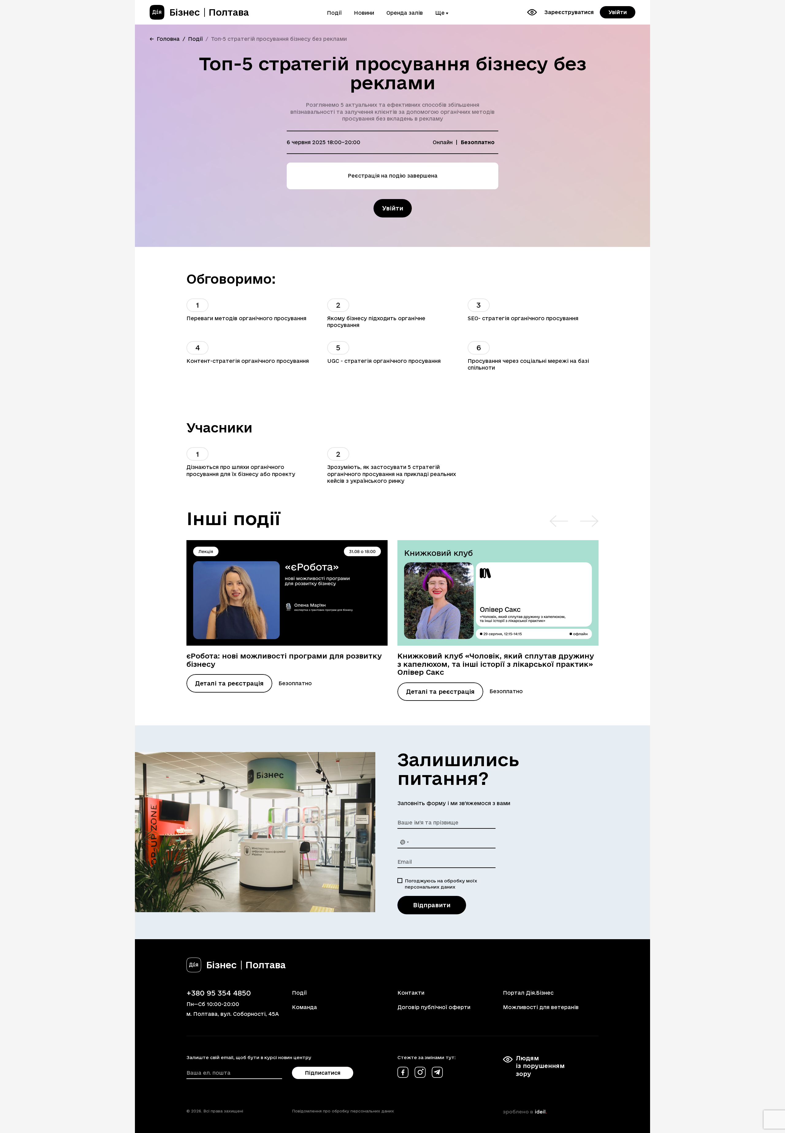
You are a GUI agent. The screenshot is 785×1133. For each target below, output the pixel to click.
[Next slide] (589, 521)
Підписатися (322, 1073)
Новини (364, 13)
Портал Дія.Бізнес (528, 993)
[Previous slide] (559, 521)
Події (334, 13)
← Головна (165, 39)
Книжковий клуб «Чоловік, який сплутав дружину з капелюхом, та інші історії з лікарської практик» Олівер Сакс (495, 664)
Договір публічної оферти (433, 1007)
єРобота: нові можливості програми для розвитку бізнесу (284, 660)
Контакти (410, 993)
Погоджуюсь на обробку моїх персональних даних (441, 883)
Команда (304, 1007)
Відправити (431, 905)
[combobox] (404, 842)
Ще (440, 13)
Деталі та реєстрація (229, 683)
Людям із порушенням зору (540, 1066)
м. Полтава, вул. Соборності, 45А (232, 1014)
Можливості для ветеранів (541, 1007)
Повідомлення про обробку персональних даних (343, 1111)
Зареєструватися (569, 12)
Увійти (617, 12)
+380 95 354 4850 (218, 993)
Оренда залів (404, 13)
